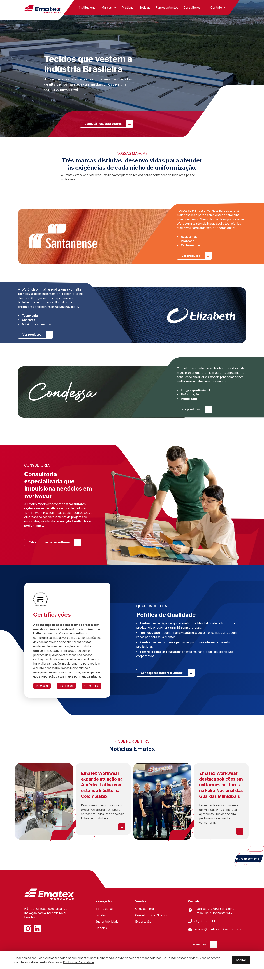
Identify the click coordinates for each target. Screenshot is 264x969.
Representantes (167, 7)
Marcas (106, 7)
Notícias (144, 7)
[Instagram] (27, 928)
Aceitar (241, 960)
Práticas (127, 7)
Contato (216, 7)
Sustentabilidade (107, 921)
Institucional (87, 7)
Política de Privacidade (78, 962)
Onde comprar (145, 908)
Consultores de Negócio (151, 915)
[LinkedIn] (37, 928)
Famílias (100, 915)
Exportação (143, 921)
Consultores (192, 7)
